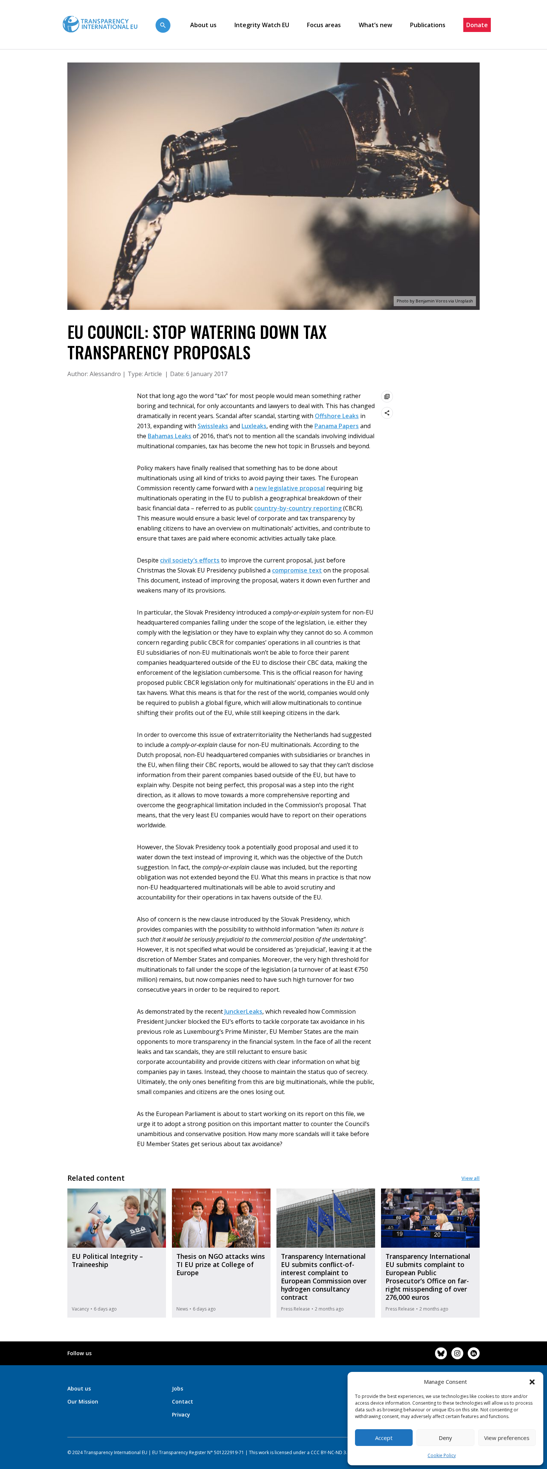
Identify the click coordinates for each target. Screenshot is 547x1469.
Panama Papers (336, 426)
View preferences (507, 1437)
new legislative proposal (290, 488)
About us (203, 25)
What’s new (375, 25)
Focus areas (324, 25)
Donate (477, 25)
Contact (182, 1401)
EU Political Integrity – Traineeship (107, 1260)
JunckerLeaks (243, 1011)
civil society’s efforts (190, 560)
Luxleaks (253, 426)
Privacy (181, 1414)
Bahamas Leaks (169, 436)
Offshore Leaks (337, 416)
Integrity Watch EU (261, 25)
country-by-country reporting (298, 508)
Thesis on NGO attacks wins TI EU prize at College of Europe (220, 1264)
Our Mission (82, 1401)
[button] (532, 1381)
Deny (445, 1437)
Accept (384, 1437)
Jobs (177, 1388)
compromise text (297, 570)
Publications (427, 25)
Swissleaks (213, 426)
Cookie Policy (442, 1455)
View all (470, 1178)
